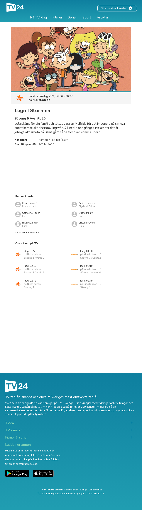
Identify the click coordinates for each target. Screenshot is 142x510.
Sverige (83, 489)
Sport (86, 17)
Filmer (57, 17)
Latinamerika (95, 489)
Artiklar (102, 17)
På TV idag (38, 17)
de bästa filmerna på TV (49, 410)
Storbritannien (70, 489)
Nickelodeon (41, 100)
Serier (72, 17)
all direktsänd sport (77, 410)
